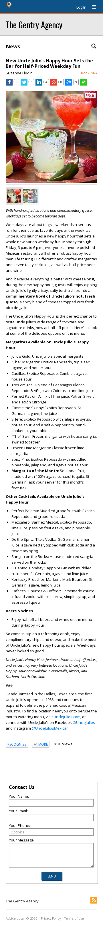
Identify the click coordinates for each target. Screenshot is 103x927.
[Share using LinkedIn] (38, 84)
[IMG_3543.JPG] (30, 196)
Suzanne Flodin (19, 73)
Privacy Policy (51, 918)
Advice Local (15, 918)
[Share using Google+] (53, 84)
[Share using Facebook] (9, 84)
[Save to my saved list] (83, 84)
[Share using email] (68, 84)
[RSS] (93, 900)
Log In (81, 7)
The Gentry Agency (34, 24)
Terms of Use (74, 918)
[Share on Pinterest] (90, 97)
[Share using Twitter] (24, 84)
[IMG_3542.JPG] (14, 196)
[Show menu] (91, 7)
